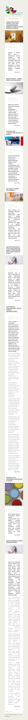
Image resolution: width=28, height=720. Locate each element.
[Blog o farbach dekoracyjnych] (14, 14)
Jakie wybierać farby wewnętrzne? (14, 541)
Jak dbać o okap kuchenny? (12, 189)
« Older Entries (8, 711)
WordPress (7, 716)
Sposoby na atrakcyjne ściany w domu (14, 132)
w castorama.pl (14, 469)
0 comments (14, 101)
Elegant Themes (13, 714)
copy (13, 46)
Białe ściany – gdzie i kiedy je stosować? (14, 79)
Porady (15, 47)
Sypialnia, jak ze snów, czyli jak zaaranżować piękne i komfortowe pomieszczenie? (14, 25)
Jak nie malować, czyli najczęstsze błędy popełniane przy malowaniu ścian (13, 250)
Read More (17, 72)
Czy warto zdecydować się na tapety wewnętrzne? (13, 309)
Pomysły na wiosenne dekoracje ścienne (14, 479)
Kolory (15, 99)
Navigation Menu (14, 18)
